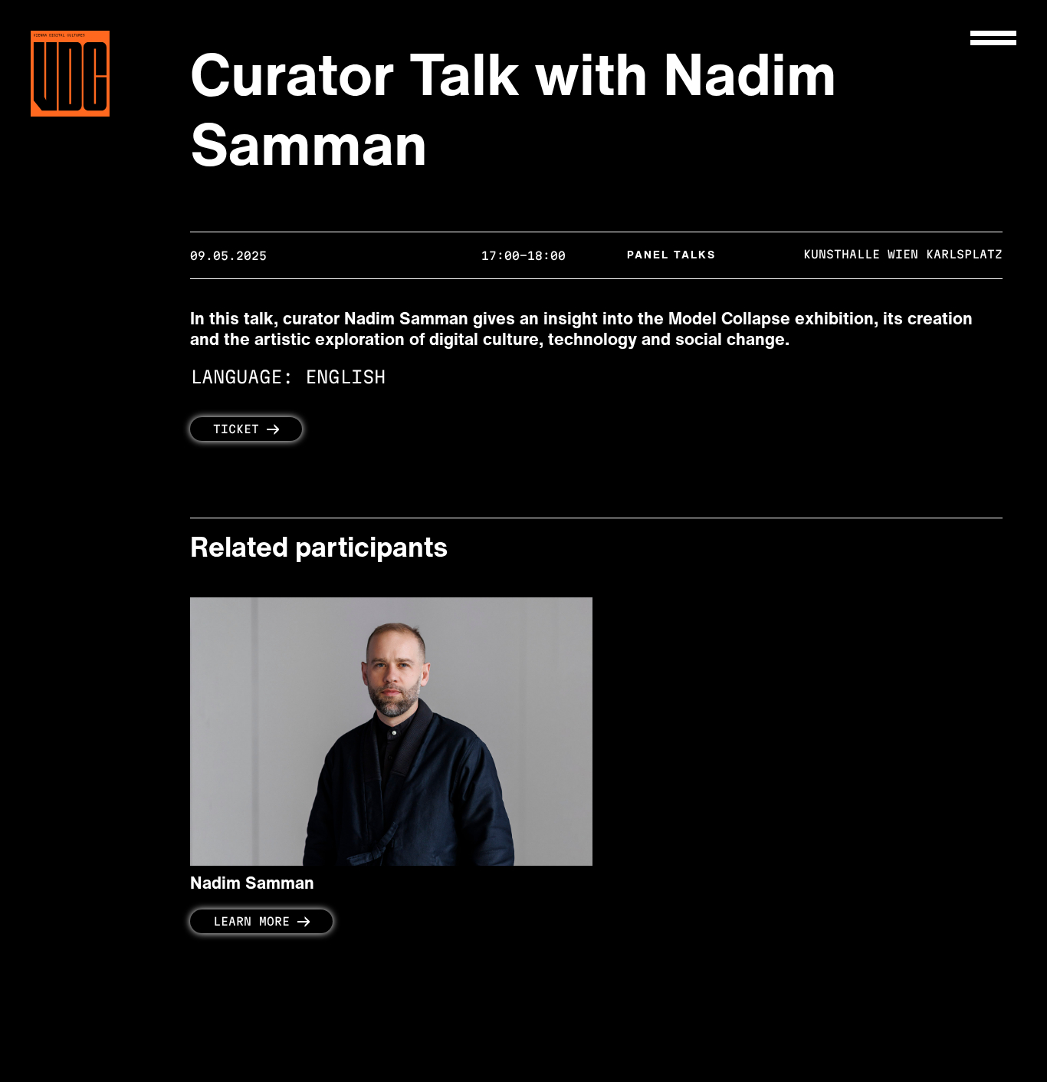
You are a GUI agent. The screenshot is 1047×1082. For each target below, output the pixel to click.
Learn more (251, 921)
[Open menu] (993, 38)
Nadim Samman (252, 884)
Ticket (236, 429)
